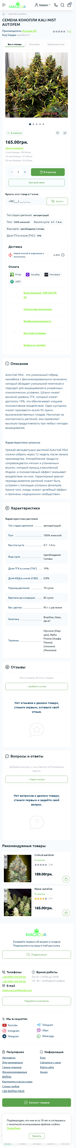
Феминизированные (14, 1069)
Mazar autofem (43, 886)
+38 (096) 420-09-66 (14, 978)
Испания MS (29, 30)
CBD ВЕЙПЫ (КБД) (13, 1088)
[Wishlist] (5, 858)
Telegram (47, 1022)
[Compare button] (65, 130)
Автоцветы (8, 1054)
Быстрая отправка (35, 330)
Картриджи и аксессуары (17, 1078)
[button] (30, 121)
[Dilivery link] (63, 252)
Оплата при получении (38, 306)
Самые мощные (12, 1064)
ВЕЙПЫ (6, 1074)
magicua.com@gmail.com (17, 987)
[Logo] (18, 5)
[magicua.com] (36, 929)
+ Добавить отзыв (36, 683)
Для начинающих (12, 1059)
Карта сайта (47, 1064)
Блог (43, 1054)
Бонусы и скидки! (35, 342)
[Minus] (12, 169)
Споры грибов (10, 1083)
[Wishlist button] (58, 130)
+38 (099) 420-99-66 (14, 974)
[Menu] (4, 5)
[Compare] (5, 864)
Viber (45, 1027)
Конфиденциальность (37, 318)
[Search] (62, 5)
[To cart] (66, 876)
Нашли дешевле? (14, 145)
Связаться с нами (50, 1059)
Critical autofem (44, 852)
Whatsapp (48, 1033)
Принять (36, 1136)
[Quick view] (5, 853)
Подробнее (13, 1128)
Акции (44, 1069)
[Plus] (25, 169)
